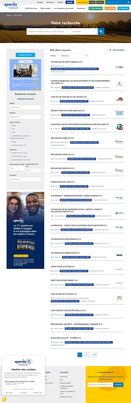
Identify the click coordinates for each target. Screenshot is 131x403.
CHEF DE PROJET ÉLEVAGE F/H (64, 294)
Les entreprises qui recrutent (64, 8)
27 (95, 355)
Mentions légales (65, 383)
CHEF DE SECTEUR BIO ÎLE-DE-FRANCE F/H (69, 97)
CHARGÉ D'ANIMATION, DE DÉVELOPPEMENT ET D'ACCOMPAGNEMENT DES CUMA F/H (80, 82)
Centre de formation (47, 383)
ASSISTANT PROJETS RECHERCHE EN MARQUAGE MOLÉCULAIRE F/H (80, 124)
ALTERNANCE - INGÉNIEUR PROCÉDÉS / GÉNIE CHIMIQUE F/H (76, 196)
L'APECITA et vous (31, 8)
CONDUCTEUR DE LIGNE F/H (62, 182)
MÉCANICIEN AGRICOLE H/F (62, 138)
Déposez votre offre (25, 55)
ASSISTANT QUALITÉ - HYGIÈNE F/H (66, 338)
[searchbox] (115, 2)
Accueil (9, 15)
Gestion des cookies (66, 397)
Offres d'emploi (46, 8)
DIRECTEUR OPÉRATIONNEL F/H (64, 280)
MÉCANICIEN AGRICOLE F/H (62, 154)
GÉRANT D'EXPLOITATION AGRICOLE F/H (68, 111)
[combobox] (84, 31)
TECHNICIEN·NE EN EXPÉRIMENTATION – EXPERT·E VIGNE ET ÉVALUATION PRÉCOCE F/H (76, 210)
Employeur (100, 2)
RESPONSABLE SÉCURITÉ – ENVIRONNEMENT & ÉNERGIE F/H (76, 324)
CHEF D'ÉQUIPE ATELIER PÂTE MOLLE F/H (68, 310)
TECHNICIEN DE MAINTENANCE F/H (66, 239)
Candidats (111, 8)
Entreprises (124, 8)
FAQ (61, 380)
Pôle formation (97, 8)
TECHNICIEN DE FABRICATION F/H (65, 253)
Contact (60, 2)
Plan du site (63, 376)
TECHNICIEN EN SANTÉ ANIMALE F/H (66, 62)
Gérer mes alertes (118, 50)
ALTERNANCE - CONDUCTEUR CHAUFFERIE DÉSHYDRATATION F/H (78, 225)
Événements (81, 8)
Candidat (92, 2)
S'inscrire (118, 385)
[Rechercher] (128, 2)
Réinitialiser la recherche (25, 99)
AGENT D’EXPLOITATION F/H (63, 267)
